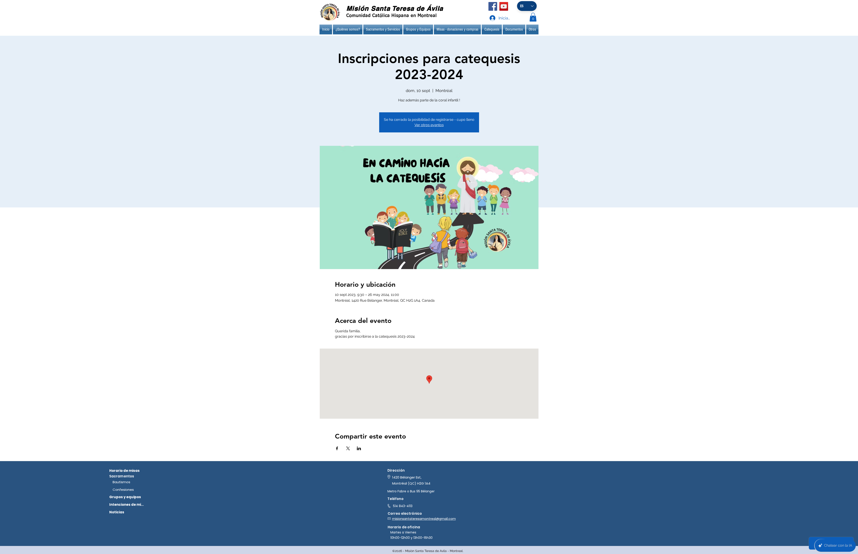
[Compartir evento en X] (348, 448)
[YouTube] (503, 6)
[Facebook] (492, 6)
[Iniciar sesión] (488, 18)
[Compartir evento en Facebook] (337, 448)
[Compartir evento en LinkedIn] (359, 448)
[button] (533, 17)
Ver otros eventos (429, 125)
